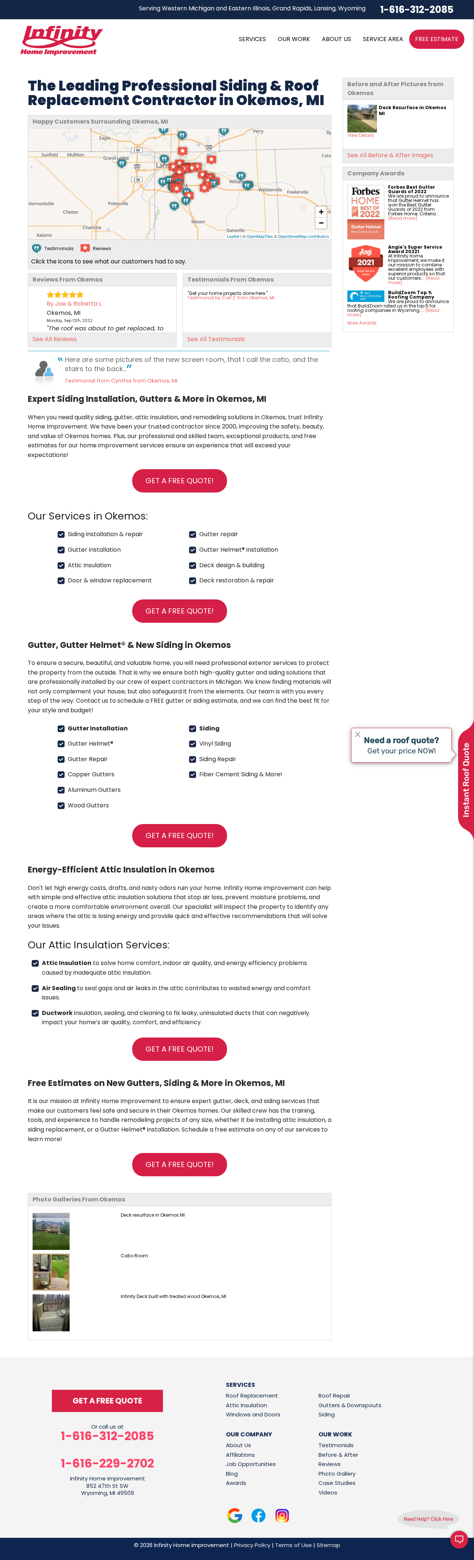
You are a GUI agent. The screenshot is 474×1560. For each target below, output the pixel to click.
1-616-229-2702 (107, 1463)
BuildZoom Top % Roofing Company (411, 294)
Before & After (338, 1455)
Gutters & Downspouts (349, 1405)
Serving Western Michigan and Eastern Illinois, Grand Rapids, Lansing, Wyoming (252, 8)
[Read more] (402, 218)
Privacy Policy (252, 1545)
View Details (360, 135)
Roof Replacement (252, 1395)
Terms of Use (293, 1545)
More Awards (362, 323)
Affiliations (240, 1455)
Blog (232, 1473)
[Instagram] (282, 1517)
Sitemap (328, 1545)
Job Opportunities (251, 1464)
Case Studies (337, 1483)
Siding (326, 1414)
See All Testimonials (216, 339)
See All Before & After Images (390, 155)
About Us (238, 1445)
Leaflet (233, 236)
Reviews (329, 1464)
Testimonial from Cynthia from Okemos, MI (121, 380)
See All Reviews (55, 339)
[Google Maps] (235, 1517)
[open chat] (459, 1545)
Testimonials (336, 1445)
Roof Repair (334, 1395)
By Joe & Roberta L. (75, 303)
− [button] (321, 223)
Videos (327, 1492)
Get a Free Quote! (180, 480)
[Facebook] (258, 1517)
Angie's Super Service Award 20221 (415, 249)
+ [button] (321, 211)
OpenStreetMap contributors (303, 236)
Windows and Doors (253, 1414)
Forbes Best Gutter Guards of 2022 (411, 189)
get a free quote (107, 1400)
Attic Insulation (246, 1405)
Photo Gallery (337, 1473)
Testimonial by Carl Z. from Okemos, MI (230, 298)
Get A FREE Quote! (180, 611)
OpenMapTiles (260, 236)
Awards (236, 1483)
